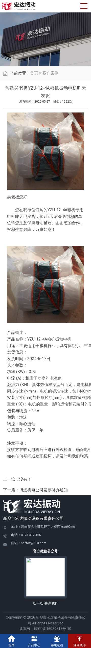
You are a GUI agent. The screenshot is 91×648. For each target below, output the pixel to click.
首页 (34, 73)
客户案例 (50, 73)
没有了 (25, 479)
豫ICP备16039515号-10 (52, 629)
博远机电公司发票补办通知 (43, 490)
